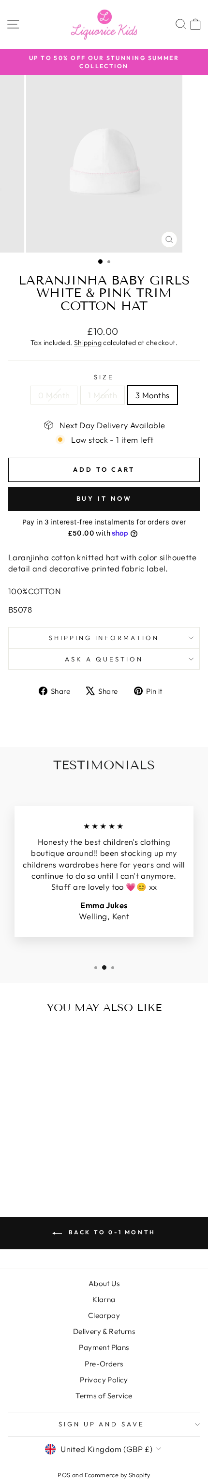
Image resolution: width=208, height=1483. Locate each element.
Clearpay (104, 1315)
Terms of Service (104, 1395)
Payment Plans (104, 1347)
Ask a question (104, 659)
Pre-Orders (104, 1363)
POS (64, 1475)
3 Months (152, 395)
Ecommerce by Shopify (117, 1475)
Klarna (103, 1299)
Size (104, 377)
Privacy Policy (104, 1379)
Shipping (88, 342)
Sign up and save (102, 1424)
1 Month (102, 395)
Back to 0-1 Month (111, 1232)
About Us (104, 1283)
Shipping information (104, 638)
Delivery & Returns (104, 1331)
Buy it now (104, 498)
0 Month (54, 395)
